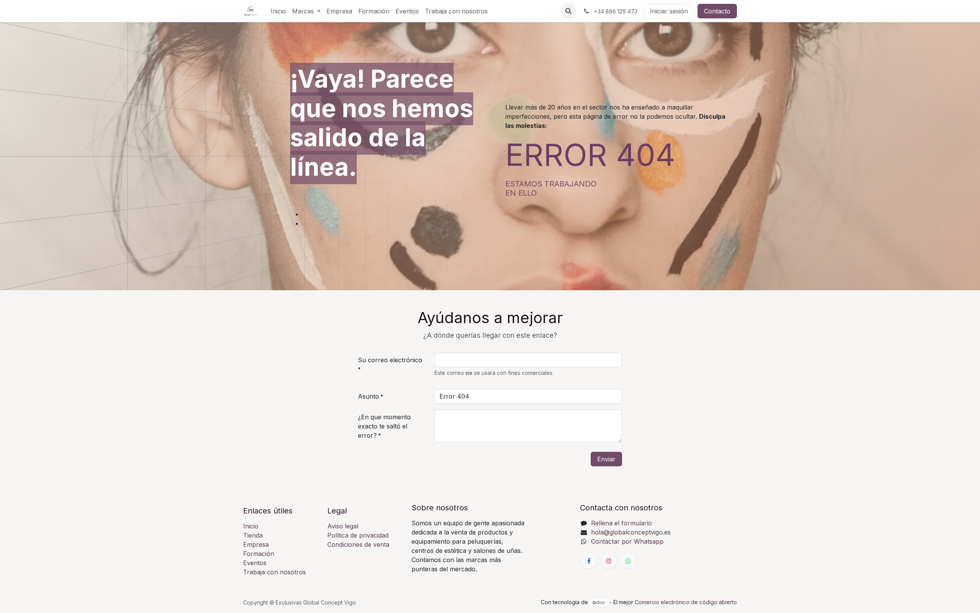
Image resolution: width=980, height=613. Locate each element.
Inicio (250, 526)
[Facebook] (588, 561)
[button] (568, 11)
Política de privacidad (358, 535)
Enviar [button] (606, 459)
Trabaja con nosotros (274, 572)
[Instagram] (608, 561)
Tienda (253, 535)
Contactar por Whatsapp (627, 541)
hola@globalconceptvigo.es (631, 532)
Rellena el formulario (621, 523)
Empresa (256, 544)
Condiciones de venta (358, 544)
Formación (258, 553)
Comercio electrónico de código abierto (686, 602)
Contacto (717, 11)
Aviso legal (342, 526)
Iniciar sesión (669, 11)
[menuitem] (278, 11)
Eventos (254, 563)
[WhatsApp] (628, 561)
